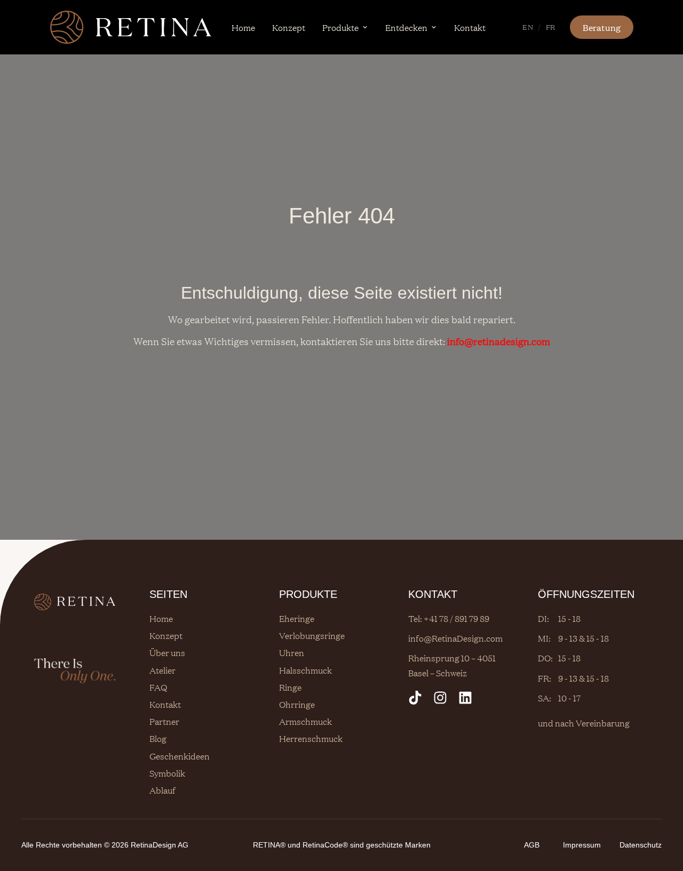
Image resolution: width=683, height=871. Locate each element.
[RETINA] (130, 27)
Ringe (290, 687)
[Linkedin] (465, 698)
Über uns (167, 652)
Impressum (582, 845)
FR (550, 26)
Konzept (288, 27)
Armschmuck (305, 721)
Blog (157, 738)
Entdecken (406, 27)
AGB (531, 845)
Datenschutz (641, 845)
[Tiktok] (415, 698)
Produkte (340, 27)
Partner (164, 721)
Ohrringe (297, 704)
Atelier (162, 670)
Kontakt (470, 27)
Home (243, 27)
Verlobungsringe (312, 635)
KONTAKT (432, 594)
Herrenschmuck (311, 738)
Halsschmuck (305, 670)
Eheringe (296, 618)
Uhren (291, 652)
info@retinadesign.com (498, 341)
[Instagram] (440, 698)
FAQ (158, 687)
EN (527, 26)
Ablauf (162, 790)
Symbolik (167, 772)
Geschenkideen (179, 755)
